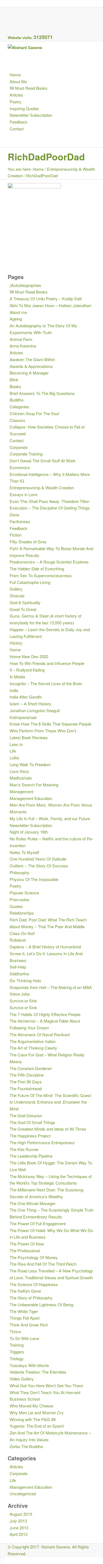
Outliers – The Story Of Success (39, 865)
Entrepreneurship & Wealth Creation (42, 487)
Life (13, 751)
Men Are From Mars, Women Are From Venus (51, 805)
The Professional (25, 1250)
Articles (16, 352)
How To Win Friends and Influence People (47, 663)
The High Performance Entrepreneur (42, 1142)
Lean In (16, 744)
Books (15, 386)
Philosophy (19, 872)
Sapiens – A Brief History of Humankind (45, 946)
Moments (18, 811)
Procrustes (19, 899)
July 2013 (18, 1521)
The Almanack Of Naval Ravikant (40, 1034)
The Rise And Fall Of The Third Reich (43, 1264)
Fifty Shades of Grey (28, 541)
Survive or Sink (23, 1000)
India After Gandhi (26, 697)
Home (38, 169)
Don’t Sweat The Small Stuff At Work (43, 460)
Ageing (16, 319)
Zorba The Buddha (26, 1446)
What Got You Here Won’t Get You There (46, 1385)
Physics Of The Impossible (34, 879)
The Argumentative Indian (32, 1041)
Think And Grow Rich (29, 1325)
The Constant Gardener (31, 1068)
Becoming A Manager (29, 373)
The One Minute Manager (32, 1203)
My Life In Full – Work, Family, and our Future (50, 818)
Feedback (18, 528)
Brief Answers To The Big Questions (42, 393)
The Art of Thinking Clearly (33, 1048)
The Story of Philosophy (31, 1298)
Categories (19, 406)
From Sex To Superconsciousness (41, 575)
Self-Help (18, 967)
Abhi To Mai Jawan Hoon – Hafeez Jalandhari (50, 305)
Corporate (18, 447)
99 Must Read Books (29, 292)
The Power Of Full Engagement (38, 1223)
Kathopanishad (23, 717)
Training (17, 1345)
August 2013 (21, 1514)
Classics (17, 420)
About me (18, 312)
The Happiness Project (30, 1135)
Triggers (17, 1352)
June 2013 (19, 1527)
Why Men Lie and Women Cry (37, 1412)
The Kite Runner (24, 1149)
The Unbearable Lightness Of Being (41, 1304)
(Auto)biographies (25, 285)
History (16, 643)
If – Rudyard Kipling (27, 670)
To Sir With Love (24, 1338)
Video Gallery (22, 1379)
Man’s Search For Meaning (34, 784)
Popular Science (24, 892)
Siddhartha (19, 973)
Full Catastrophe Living (30, 582)
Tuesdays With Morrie (29, 1365)
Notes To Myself (24, 852)
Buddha (16, 400)
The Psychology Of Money (34, 1257)
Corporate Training (26, 454)
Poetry (15, 886)
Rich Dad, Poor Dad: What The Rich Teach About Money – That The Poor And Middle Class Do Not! (48, 926)
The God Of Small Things (32, 1122)
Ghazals (17, 595)
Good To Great (23, 609)
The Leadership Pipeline (31, 1156)
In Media (17, 676)
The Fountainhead (26, 1088)
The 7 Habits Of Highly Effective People (45, 1014)
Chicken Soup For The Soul (34, 413)
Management (21, 791)
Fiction (15, 535)
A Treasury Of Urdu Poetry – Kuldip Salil (46, 298)
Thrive (15, 1331)
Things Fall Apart (25, 1318)
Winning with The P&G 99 (32, 1419)
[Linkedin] (11, 17)
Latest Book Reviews (29, 737)
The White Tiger (24, 1311)
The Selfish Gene (25, 1291)
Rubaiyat (18, 940)
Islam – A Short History (30, 703)
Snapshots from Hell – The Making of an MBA (51, 987)
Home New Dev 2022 (29, 656)
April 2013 (18, 1534)
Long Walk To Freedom (30, 764)
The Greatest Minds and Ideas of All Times (48, 1129)
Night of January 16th (29, 832)
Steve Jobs (20, 994)
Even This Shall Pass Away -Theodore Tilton (49, 501)
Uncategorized (23, 1493)
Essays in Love (23, 494)
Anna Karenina (23, 346)
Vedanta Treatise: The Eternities (38, 1372)
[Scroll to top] (2, 1560)
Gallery (16, 589)
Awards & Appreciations (31, 366)
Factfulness (20, 521)
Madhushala (21, 778)
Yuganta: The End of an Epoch (37, 1426)
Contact (17, 440)
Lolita (14, 757)
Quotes (16, 906)
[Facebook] (11, 10)
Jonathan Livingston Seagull (35, 710)
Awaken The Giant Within (32, 359)
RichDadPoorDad (46, 156)
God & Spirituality (25, 602)
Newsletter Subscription (31, 825)
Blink (14, 379)
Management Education (31, 798)
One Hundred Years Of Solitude (38, 859)
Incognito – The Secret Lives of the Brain (46, 683)
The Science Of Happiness (34, 1284)
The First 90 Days (26, 1081)
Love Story (19, 771)
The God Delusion (26, 1115)
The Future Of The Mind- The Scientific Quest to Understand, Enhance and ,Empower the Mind (50, 1102)
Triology (17, 1358)
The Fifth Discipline (27, 1075)
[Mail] (11, 24)
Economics (20, 467)
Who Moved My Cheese (31, 1406)
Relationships (22, 913)
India (14, 690)
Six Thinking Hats (25, 980)
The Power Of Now (27, 1244)
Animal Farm (21, 339)
